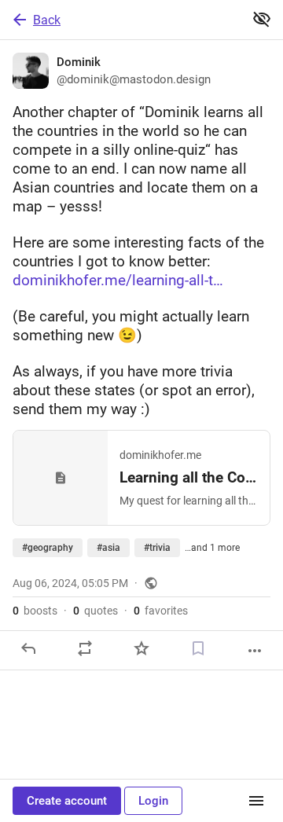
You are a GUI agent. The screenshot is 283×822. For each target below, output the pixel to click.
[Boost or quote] (84, 648)
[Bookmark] (198, 648)
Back (47, 20)
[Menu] (256, 801)
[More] (254, 650)
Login (153, 801)
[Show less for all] (262, 19)
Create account (67, 801)
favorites (161, 610)
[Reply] (28, 648)
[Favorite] (141, 648)
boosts (35, 610)
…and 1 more (212, 547)
